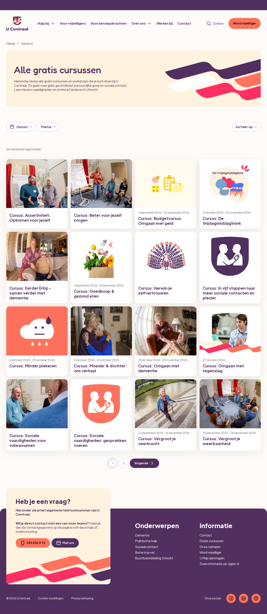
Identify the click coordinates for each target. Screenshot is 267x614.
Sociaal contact (146, 547)
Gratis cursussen (212, 541)
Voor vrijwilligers (73, 23)
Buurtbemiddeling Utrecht (154, 558)
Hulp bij (43, 23)
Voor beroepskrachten (108, 23)
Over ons (138, 23)
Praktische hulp (146, 541)
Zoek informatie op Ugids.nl (219, 564)
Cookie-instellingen (51, 598)
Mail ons (68, 542)
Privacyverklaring (82, 598)
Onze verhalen (210, 547)
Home (10, 43)
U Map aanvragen (212, 558)
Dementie (142, 535)
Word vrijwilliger (244, 23)
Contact (184, 23)
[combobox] (48, 126)
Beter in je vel (144, 552)
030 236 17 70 (36, 542)
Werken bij (165, 23)
